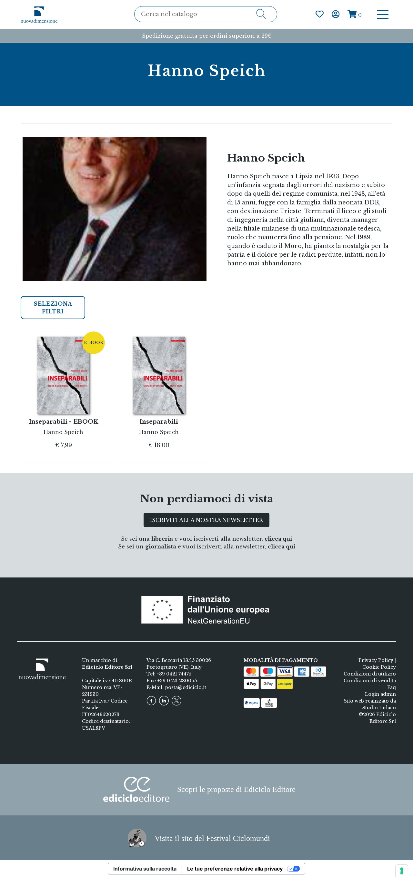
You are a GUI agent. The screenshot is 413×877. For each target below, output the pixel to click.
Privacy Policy (375, 660)
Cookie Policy (379, 667)
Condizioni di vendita (370, 681)
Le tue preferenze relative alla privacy (235, 868)
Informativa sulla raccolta (144, 868)
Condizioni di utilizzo (370, 674)
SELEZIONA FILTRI (53, 308)
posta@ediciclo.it (185, 687)
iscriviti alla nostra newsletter (206, 520)
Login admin (380, 694)
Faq (391, 687)
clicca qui (278, 539)
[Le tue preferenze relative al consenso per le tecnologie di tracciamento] (402, 871)
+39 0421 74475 (174, 674)
